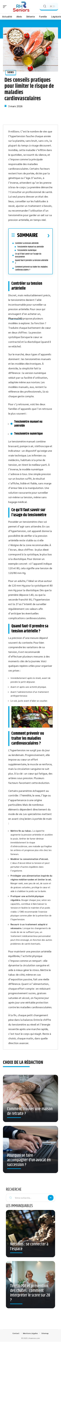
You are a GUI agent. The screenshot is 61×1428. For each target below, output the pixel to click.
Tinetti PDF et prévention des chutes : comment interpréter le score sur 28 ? (30, 1293)
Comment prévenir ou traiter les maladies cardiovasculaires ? (31, 268)
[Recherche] (45, 6)
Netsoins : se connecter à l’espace (29, 1246)
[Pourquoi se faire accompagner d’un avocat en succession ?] (30, 1150)
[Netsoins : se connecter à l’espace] (30, 1233)
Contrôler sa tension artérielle (27, 243)
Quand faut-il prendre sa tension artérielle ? (31, 262)
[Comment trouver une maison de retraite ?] (30, 1099)
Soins (10, 72)
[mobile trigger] (5, 6)
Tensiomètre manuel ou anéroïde (30, 246)
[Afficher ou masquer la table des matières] (44, 235)
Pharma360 (15, 318)
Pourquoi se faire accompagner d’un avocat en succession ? (29, 1160)
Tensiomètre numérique (27, 250)
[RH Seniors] (21, 6)
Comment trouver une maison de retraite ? (30, 1111)
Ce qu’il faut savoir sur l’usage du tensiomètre (28, 255)
